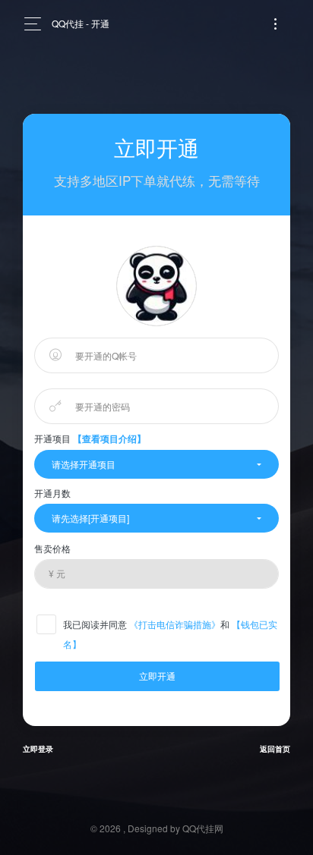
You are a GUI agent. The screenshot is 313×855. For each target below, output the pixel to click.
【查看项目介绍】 (109, 438)
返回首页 (275, 748)
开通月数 (52, 492)
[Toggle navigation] (275, 24)
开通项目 (90, 438)
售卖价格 (52, 548)
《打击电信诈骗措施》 (174, 624)
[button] (156, 464)
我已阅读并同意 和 (170, 634)
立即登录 (38, 748)
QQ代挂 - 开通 (80, 23)
